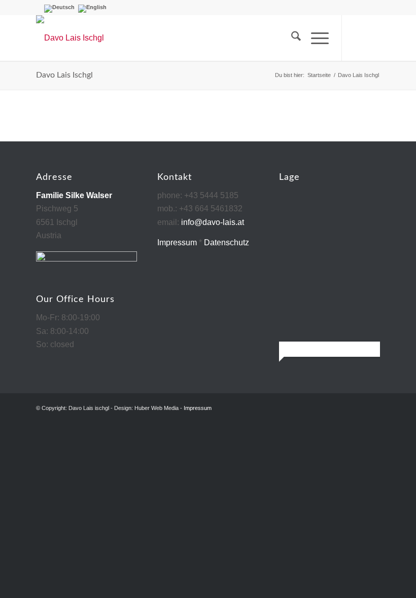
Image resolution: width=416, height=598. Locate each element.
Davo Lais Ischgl (64, 75)
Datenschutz (226, 242)
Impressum (177, 242)
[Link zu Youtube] (372, 38)
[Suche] (291, 38)
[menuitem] (291, 38)
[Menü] (315, 38)
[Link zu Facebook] (357, 38)
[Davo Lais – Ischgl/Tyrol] (70, 38)
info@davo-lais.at (212, 222)
